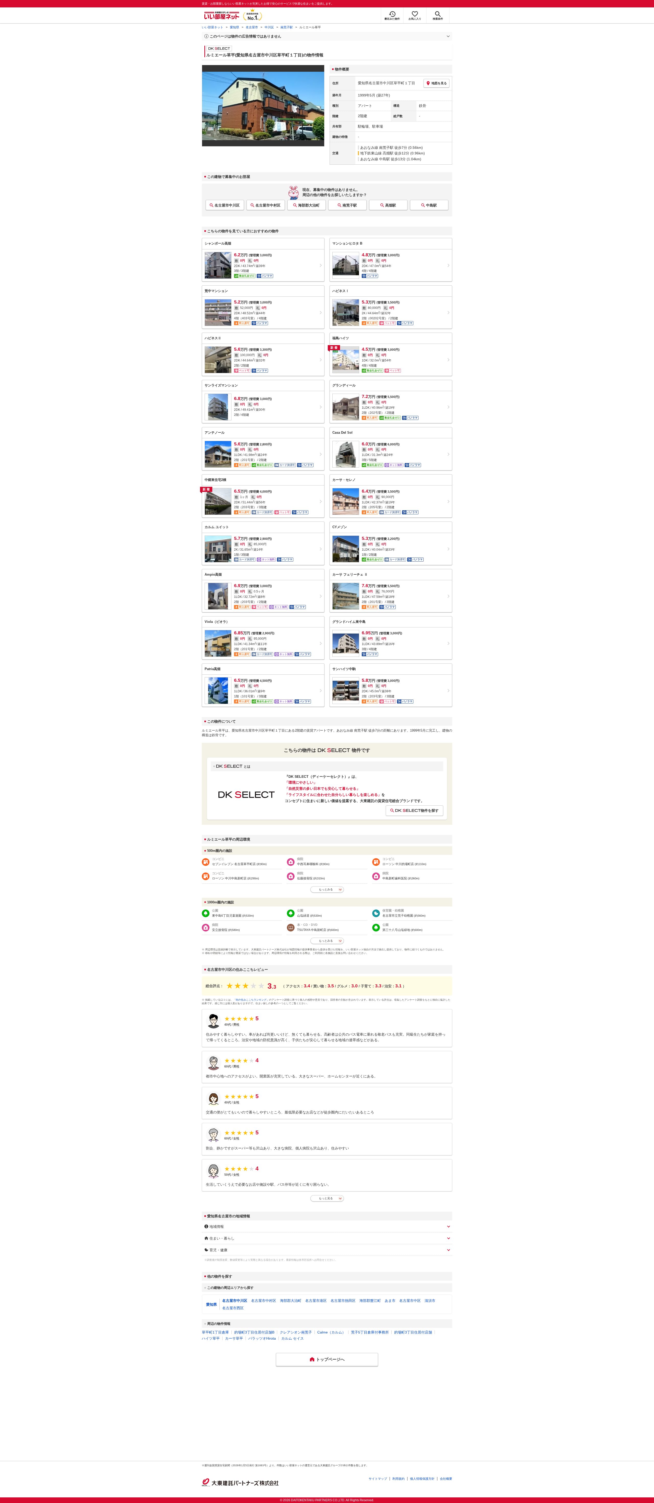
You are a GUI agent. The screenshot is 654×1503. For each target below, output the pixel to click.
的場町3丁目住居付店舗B (254, 1332)
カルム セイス (292, 1338)
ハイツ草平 (211, 1338)
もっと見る (326, 1198)
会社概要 (446, 1479)
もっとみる (326, 889)
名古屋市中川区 (227, 205)
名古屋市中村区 (268, 205)
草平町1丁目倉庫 (215, 1332)
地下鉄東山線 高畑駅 (376, 153)
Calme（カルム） (331, 1332)
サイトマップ (378, 1479)
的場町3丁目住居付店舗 (413, 1332)
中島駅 (431, 205)
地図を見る (439, 83)
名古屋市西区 (233, 1308)
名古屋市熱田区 (343, 1300)
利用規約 (398, 1479)
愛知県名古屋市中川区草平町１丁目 (386, 83)
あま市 (390, 1300)
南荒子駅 (287, 27)
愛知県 (234, 27)
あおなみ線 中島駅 (375, 159)
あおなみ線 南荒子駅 (376, 148)
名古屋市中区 (410, 1300)
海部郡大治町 (309, 205)
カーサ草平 (234, 1338)
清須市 (430, 1300)
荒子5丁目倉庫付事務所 (370, 1332)
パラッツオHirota (262, 1338)
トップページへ (330, 1359)
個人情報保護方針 (422, 1479)
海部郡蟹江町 (370, 1300)
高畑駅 (390, 205)
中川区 (269, 27)
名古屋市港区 (316, 1300)
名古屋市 (252, 27)
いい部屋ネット (212, 27)
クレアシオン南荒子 (296, 1332)
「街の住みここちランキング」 (251, 999)
